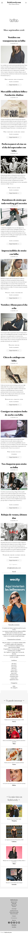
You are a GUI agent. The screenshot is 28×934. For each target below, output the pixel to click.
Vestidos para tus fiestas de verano (14, 633)
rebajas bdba (12, 554)
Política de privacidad (14, 912)
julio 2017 (14, 663)
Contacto (14, 906)
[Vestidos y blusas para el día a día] (14, 322)
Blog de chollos (6, 642)
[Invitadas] (14, 880)
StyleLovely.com (14, 2)
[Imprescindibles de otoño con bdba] (14, 268)
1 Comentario (14, 454)
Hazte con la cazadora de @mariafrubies (14, 636)
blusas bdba (12, 345)
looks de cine (13, 187)
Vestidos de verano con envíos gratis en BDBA (14, 634)
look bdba (21, 399)
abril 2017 (14, 668)
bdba (7, 79)
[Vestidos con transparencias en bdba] (14, 54)
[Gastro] (14, 760)
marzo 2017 (14, 670)
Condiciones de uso (14, 910)
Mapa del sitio (14, 905)
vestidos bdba (10, 79)
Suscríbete (14, 927)
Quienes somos (14, 902)
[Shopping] (14, 816)
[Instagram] (16, 923)
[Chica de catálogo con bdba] (14, 374)
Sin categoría (14, 687)
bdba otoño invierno (9, 399)
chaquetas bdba (6, 554)
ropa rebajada (17, 554)
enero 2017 (14, 673)
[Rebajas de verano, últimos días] (14, 532)
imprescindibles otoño (19, 292)
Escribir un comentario (14, 81)
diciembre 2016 (14, 674)
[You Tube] (19, 923)
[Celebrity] (14, 837)
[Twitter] (11, 923)
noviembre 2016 (14, 676)
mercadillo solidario (17, 131)
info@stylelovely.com (14, 568)
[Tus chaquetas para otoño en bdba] (14, 481)
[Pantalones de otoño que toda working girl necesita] (14, 217)
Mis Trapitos (7, 652)
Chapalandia (6, 649)
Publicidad (14, 903)
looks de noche (18, 451)
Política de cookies (14, 913)
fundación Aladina (10, 131)
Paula (5, 645)
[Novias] (14, 717)
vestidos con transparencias (18, 79)
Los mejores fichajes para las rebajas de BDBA (14, 631)
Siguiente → (15, 564)
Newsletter (14, 925)
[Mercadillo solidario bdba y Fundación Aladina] (14, 109)
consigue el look (16, 399)
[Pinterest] (14, 923)
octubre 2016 (14, 678)
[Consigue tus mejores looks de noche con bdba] (14, 428)
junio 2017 (14, 665)
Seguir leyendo (13, 84)
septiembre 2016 (14, 679)
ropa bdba (18, 187)
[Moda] (14, 738)
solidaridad (22, 131)
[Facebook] (9, 923)
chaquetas (13, 292)
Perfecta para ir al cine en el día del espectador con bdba (14, 147)
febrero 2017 (14, 671)
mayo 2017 (14, 666)
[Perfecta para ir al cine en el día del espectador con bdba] (14, 164)
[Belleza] (14, 781)
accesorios (8, 292)
